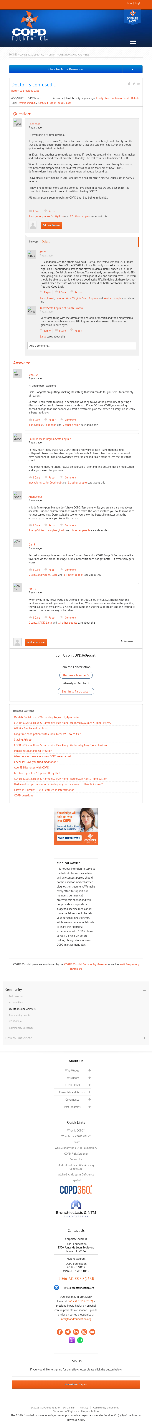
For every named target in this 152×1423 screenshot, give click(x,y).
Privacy (84, 1407)
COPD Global (72, 1085)
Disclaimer (69, 1407)
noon (68, 102)
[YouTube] (92, 1332)
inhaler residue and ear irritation (33, 750)
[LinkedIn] (76, 1332)
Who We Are (72, 1070)
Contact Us (76, 1159)
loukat (50, 298)
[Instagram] (84, 1332)
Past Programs (72, 1107)
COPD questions (23, 795)
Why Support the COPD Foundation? (76, 1148)
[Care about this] (129, 83)
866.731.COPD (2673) (80, 1301)
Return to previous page (25, 90)
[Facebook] (60, 1332)
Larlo (32, 216)
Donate (132, 17)
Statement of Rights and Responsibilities (76, 1411)
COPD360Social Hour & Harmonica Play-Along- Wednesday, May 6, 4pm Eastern (60, 745)
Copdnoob (34, 124)
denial (61, 102)
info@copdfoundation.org (75, 1319)
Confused (43, 102)
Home (13, 54)
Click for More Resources (66, 69)
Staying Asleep (23, 739)
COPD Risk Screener (76, 1153)
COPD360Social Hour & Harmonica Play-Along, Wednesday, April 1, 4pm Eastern (60, 778)
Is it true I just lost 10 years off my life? (37, 773)
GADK (41, 622)
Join (129, 3)
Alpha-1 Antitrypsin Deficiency (76, 1174)
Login (138, 3)
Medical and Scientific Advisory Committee (76, 1166)
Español (76, 1180)
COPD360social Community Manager (85, 964)
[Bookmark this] (133, 83)
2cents (33, 574)
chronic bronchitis (28, 102)
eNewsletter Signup (76, 1384)
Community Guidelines (106, 1407)
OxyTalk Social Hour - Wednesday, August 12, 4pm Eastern (47, 717)
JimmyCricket (37, 530)
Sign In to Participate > (76, 691)
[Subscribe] (138, 83)
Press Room (72, 1078)
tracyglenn (35, 482)
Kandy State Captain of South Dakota (117, 98)
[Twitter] (68, 1332)
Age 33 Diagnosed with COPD (31, 767)
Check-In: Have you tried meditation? (36, 762)
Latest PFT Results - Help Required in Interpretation (44, 790)
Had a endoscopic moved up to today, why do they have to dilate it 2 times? (58, 784)
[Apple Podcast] (72, 1340)
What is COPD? (76, 1130)
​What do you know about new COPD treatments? (42, 756)
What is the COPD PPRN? (76, 1136)
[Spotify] (80, 1340)
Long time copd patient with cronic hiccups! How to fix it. (48, 734)
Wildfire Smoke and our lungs (31, 728)
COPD (53, 102)
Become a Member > (76, 675)
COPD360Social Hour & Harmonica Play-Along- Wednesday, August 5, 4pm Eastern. (62, 723)
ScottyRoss (57, 216)
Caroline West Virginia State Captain (76, 298)
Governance (72, 1099)
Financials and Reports (72, 1092)
